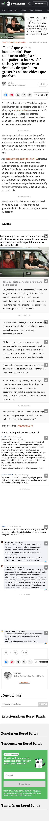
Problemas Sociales (17, 42)
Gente (4, 42)
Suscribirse (24, 784)
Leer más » (24, 682)
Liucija (10, 83)
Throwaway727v (24, 425)
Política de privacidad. (25, 795)
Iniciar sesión (40, 4)
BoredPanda (16, 3)
